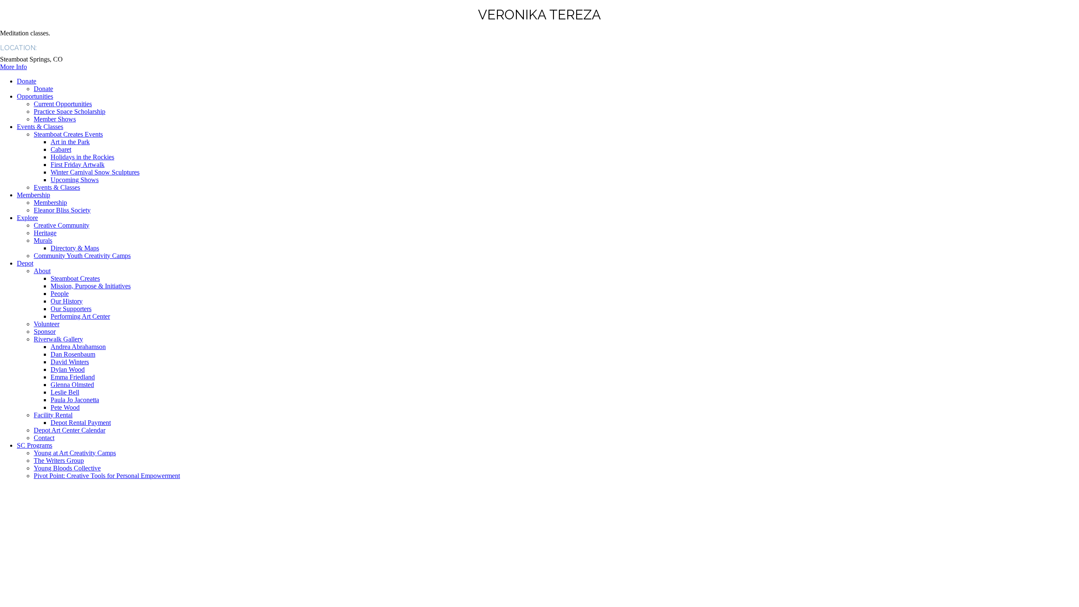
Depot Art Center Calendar (69, 430)
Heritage (45, 232)
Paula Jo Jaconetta (75, 399)
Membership (33, 195)
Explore (27, 217)
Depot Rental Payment (81, 422)
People (60, 293)
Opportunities (35, 96)
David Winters (70, 361)
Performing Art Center (80, 316)
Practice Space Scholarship (69, 111)
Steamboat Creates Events (68, 134)
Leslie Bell (65, 392)
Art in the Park (70, 141)
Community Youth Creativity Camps (82, 255)
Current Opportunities (63, 103)
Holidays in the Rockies (82, 157)
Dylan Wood (68, 369)
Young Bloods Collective (67, 468)
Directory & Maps (75, 248)
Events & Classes (40, 126)
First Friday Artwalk (78, 164)
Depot (25, 263)
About (42, 270)
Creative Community (61, 225)
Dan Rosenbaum (73, 354)
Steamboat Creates (75, 278)
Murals (43, 240)
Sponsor (45, 331)
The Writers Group (59, 460)
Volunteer (46, 324)
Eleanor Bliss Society (62, 210)
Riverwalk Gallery (58, 339)
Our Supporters (71, 308)
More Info (13, 66)
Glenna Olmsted (72, 384)
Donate (26, 81)
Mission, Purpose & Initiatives (91, 286)
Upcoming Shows (75, 179)
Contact (44, 437)
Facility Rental (53, 415)
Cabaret (61, 149)
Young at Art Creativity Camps (75, 453)
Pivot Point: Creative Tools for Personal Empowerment (107, 475)
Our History (67, 301)
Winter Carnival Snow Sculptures (95, 172)
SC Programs (34, 445)
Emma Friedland (73, 377)
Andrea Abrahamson (78, 346)
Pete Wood (65, 407)
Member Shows (55, 119)
